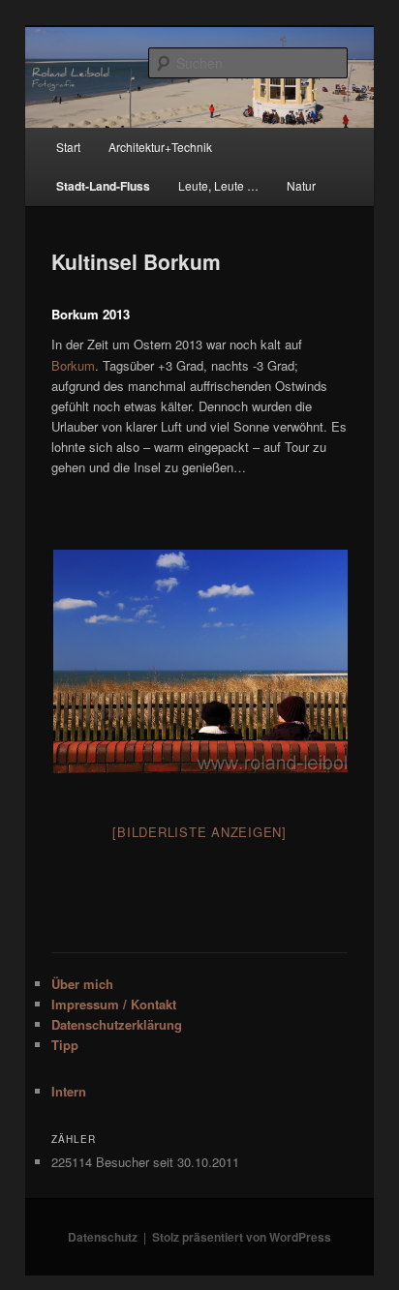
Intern (68, 1091)
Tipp (64, 1044)
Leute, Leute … (218, 185)
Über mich (82, 984)
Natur (301, 185)
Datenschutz (103, 1236)
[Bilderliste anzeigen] (199, 832)
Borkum (73, 365)
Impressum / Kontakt (113, 1004)
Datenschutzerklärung (116, 1024)
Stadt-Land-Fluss (103, 186)
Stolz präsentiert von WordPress (241, 1236)
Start (68, 146)
